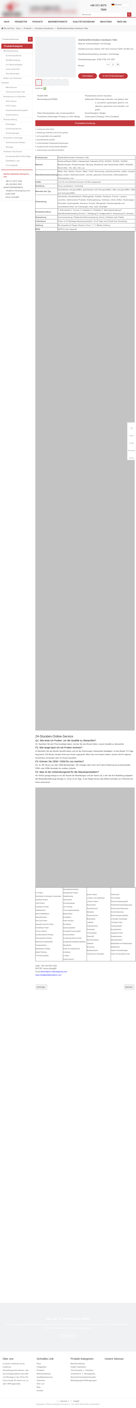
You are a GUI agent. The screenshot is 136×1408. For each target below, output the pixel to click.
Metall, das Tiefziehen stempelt (11, 80)
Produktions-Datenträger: (48, 116)
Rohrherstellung (10, 119)
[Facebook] (4, 1388)
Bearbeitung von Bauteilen (14, 96)
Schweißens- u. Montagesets (83, 1374)
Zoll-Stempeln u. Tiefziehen (82, 1370)
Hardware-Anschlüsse (12, 151)
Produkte (40, 1370)
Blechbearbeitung (10, 51)
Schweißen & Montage (12, 138)
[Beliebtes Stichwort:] (129, 14)
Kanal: (87, 113)
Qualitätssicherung (44, 1377)
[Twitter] (18, 1388)
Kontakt (40, 1390)
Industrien (41, 1380)
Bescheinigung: (43, 99)
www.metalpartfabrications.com (48, 975)
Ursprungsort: (90, 116)
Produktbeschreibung (85, 123)
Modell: (40, 96)
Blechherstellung (78, 1363)
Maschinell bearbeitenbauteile (83, 1377)
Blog (38, 1387)
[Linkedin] (14, 1388)
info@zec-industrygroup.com (18, 191)
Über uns (40, 1384)
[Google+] (9, 1388)
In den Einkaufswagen (113, 76)
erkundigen (87, 76)
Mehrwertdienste (44, 1374)
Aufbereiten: (90, 99)
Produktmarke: (91, 96)
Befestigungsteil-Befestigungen (84, 1380)
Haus (39, 1363)
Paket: (40, 113)
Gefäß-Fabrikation (78, 1367)
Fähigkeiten (41, 1367)
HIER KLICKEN (68, 1336)
